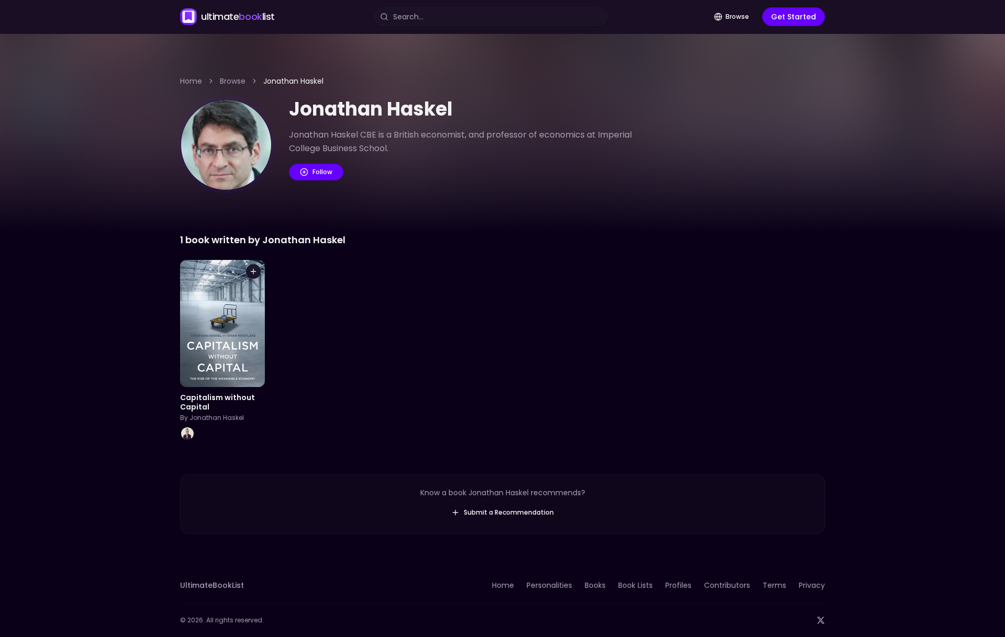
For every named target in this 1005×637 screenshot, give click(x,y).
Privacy (812, 585)
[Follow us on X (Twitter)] (821, 620)
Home (191, 81)
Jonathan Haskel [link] (293, 81)
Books (595, 585)
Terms (774, 585)
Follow (322, 171)
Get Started (793, 17)
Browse (737, 16)
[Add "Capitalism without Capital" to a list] (253, 271)
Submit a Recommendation (509, 512)
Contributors (727, 585)
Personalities (549, 585)
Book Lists (635, 585)
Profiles (678, 585)
